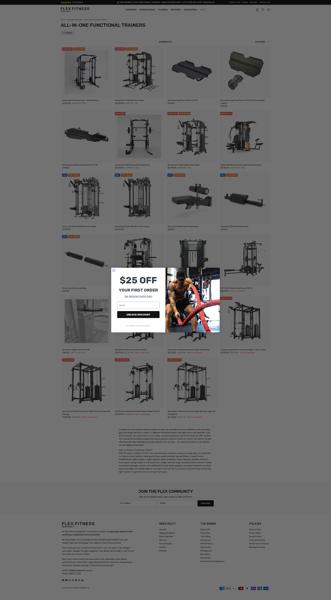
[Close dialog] (113, 270)
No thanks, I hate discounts (138, 325)
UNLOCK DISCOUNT (138, 314)
